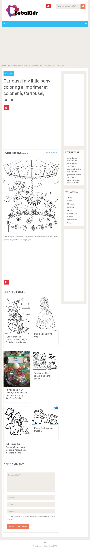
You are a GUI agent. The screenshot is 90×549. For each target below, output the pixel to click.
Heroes (69, 210)
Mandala (70, 216)
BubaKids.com (38, 546)
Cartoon (9, 74)
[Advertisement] (45, 46)
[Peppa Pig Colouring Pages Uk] (45, 415)
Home (4, 65)
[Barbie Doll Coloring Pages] (45, 313)
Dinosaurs (70, 204)
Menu (5, 24)
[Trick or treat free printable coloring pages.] (45, 360)
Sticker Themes (72, 220)
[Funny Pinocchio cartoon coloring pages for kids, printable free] (17, 315)
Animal (69, 198)
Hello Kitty (70, 207)
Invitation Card (72, 213)
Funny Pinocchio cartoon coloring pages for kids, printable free (16, 339)
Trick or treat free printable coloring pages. (42, 376)
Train (69, 223)
